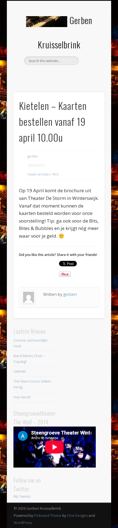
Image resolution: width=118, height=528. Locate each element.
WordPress (23, 522)
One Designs (77, 515)
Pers (55, 174)
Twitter (58, 74)
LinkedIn (69, 74)
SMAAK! (19, 371)
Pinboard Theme (47, 515)
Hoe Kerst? (22, 397)
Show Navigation (91, 49)
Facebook (47, 74)
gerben (32, 156)
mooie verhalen (38, 174)
